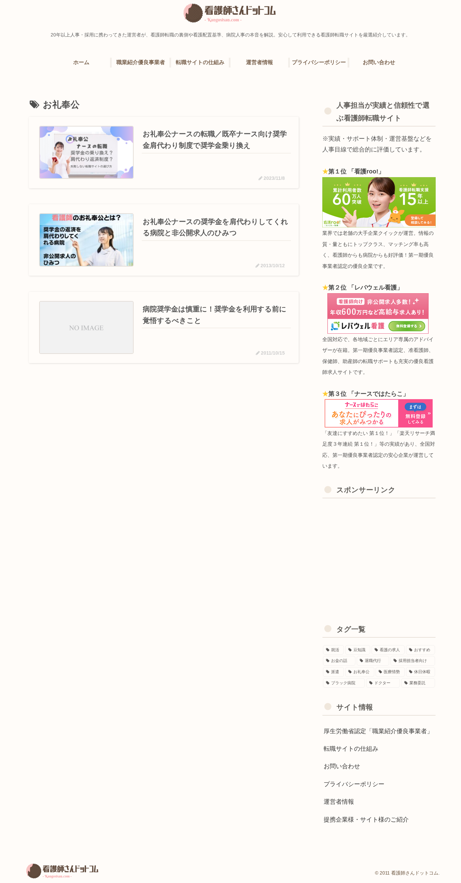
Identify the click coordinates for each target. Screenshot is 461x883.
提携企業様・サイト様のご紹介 (366, 819)
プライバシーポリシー (354, 784)
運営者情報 (339, 801)
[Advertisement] (379, 552)
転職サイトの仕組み (351, 748)
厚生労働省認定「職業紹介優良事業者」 (378, 731)
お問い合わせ (342, 766)
